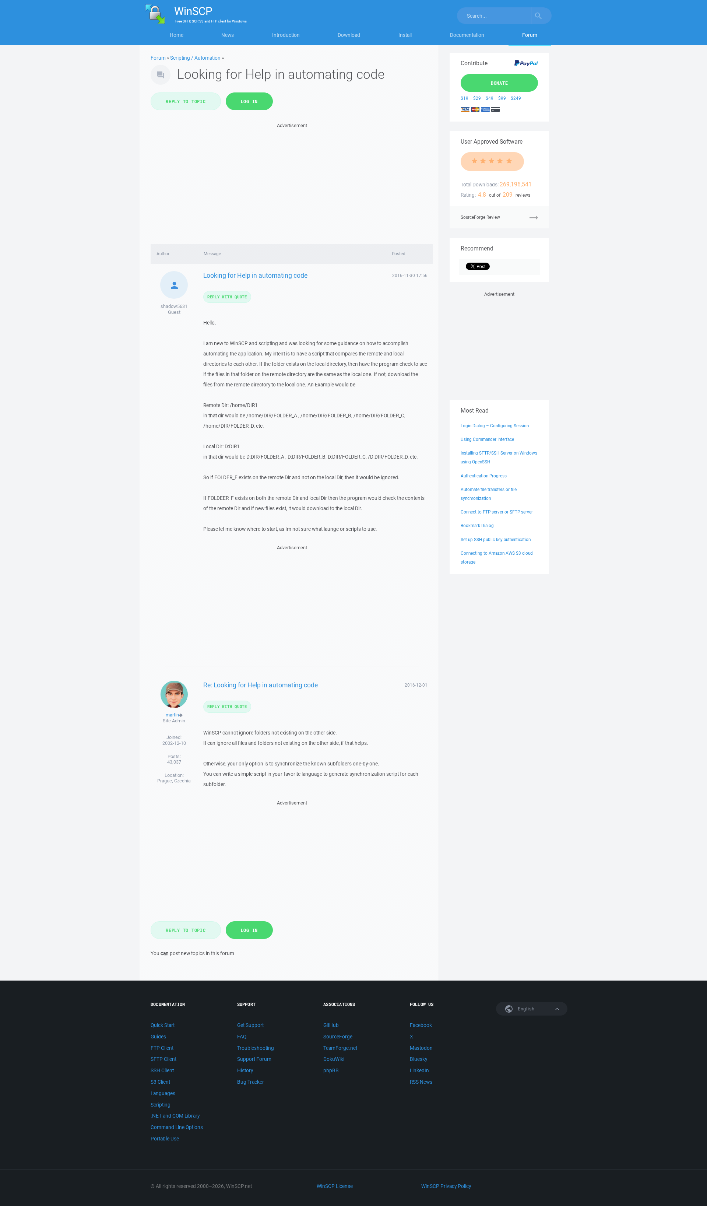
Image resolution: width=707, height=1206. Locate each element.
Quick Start (163, 1025)
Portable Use (165, 1138)
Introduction (286, 35)
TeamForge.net (340, 1048)
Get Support (250, 1025)
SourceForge (337, 1036)
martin (172, 715)
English (525, 1009)
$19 (464, 98)
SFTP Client (163, 1059)
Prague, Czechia (174, 781)
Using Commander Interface (487, 439)
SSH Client (162, 1070)
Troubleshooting (255, 1048)
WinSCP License (335, 1186)
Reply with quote (227, 296)
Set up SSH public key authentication (496, 539)
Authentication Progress (484, 475)
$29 (477, 98)
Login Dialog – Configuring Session (495, 425)
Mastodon (421, 1048)
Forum (529, 35)
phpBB (331, 1070)
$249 (516, 98)
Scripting (160, 1104)
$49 (489, 98)
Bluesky (418, 1059)
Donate (499, 83)
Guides (158, 1036)
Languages (163, 1093)
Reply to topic (186, 101)
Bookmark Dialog (477, 525)
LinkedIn (419, 1070)
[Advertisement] (292, 181)
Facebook (421, 1025)
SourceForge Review (480, 217)
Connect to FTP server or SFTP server (497, 512)
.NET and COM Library (175, 1115)
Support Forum (254, 1059)
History (245, 1070)
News (227, 35)
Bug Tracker (250, 1082)
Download (349, 35)
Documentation (467, 35)
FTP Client (162, 1048)
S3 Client (160, 1082)
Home (176, 35)
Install (405, 35)
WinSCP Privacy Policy (446, 1186)
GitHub (331, 1025)
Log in (249, 101)
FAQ (241, 1036)
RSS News (421, 1082)
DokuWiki (333, 1059)
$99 (502, 98)
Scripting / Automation (195, 58)
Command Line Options (177, 1127)
